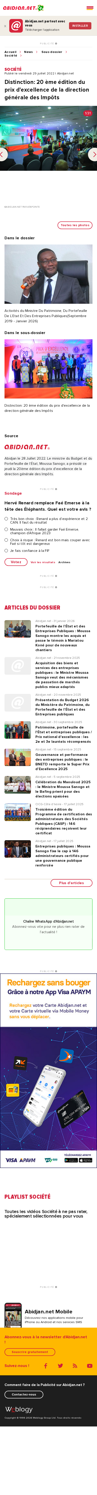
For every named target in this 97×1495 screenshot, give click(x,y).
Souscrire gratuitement (30, 1352)
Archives (64, 562)
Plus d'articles (71, 883)
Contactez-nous (24, 1394)
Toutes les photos (75, 225)
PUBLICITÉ (47, 44)
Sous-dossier (52, 52)
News (28, 52)
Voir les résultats (43, 562)
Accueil (10, 52)
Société (11, 55)
